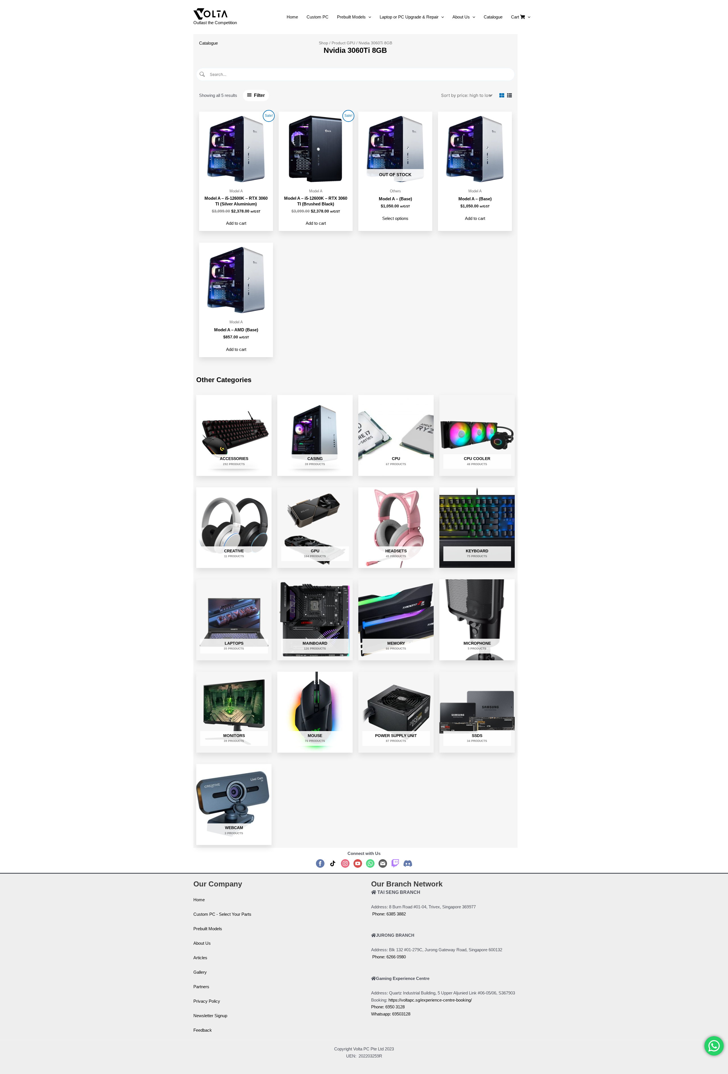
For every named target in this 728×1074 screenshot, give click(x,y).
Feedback (202, 1030)
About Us (202, 943)
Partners (201, 986)
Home (199, 899)
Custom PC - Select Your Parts (222, 914)
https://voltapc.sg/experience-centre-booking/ (430, 1000)
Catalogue (208, 43)
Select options (395, 218)
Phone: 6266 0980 (388, 956)
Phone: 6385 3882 (388, 913)
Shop (323, 43)
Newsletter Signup (210, 1015)
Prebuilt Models (207, 928)
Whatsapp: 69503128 (390, 1013)
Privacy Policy (206, 1001)
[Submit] (203, 74)
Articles (200, 957)
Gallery (200, 972)
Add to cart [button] (236, 223)
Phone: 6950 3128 (388, 1006)
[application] (368, 17)
